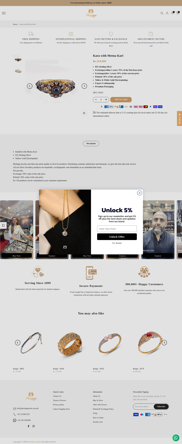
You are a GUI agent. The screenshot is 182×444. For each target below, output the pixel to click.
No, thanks (117, 243)
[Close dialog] (139, 193)
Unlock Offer (117, 236)
